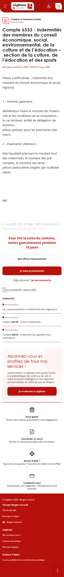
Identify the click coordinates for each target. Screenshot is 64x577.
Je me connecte (41, 280)
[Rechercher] (58, 6)
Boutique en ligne (10, 516)
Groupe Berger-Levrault (15, 504)
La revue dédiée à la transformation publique (23, 560)
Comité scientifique (11, 541)
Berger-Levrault (14, 522)
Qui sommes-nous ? (11, 535)
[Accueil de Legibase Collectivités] (22, 6)
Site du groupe (9, 510)
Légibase (7, 529)
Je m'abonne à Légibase (32, 391)
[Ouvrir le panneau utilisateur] (48, 6)
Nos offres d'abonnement (32, 258)
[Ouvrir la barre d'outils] (57, 570)
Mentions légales (10, 547)
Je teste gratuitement (32, 270)
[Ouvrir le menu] (5, 6)
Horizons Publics (11, 554)
